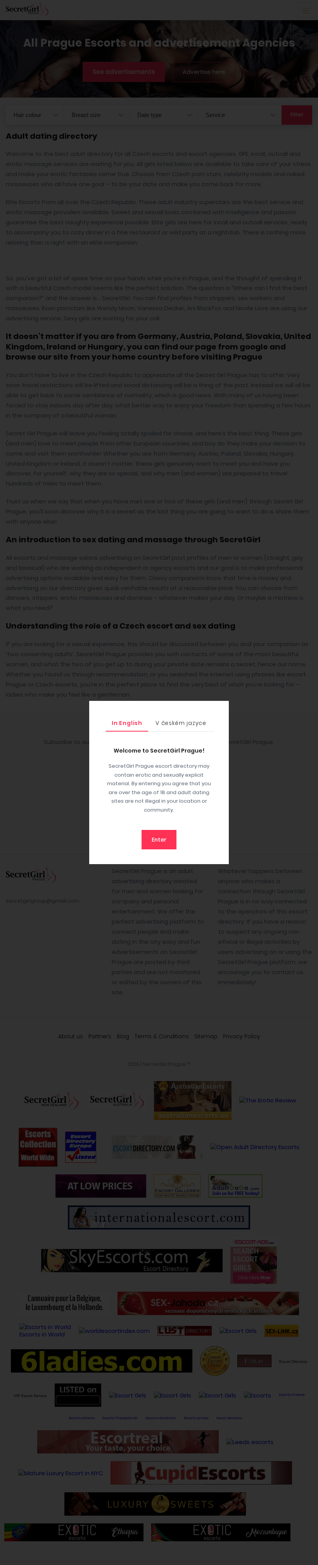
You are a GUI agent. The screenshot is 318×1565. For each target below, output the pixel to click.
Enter (159, 840)
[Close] (221, 708)
